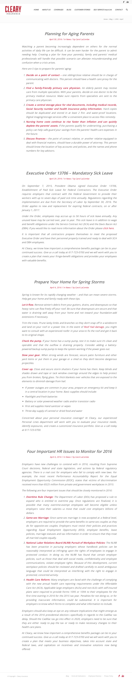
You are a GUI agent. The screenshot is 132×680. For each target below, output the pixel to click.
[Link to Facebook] (123, 2)
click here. (108, 228)
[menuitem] (36, 9)
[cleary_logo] (13, 9)
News (68, 39)
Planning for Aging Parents (69, 33)
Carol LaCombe (82, 39)
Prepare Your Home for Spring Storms (69, 281)
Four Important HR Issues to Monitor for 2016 (69, 451)
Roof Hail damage (94, 326)
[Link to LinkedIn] (127, 2)
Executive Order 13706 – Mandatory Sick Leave (69, 173)
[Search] (126, 9)
